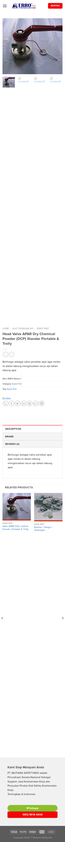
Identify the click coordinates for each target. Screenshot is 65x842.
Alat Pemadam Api (22, 328)
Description (13, 429)
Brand (9, 436)
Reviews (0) (12, 444)
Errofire (6, 398)
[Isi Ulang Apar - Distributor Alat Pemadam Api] (29, 5)
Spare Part (42, 328)
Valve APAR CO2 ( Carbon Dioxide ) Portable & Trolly (15, 528)
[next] (57, 46)
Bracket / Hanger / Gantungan (43, 529)
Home (5, 328)
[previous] (8, 46)
